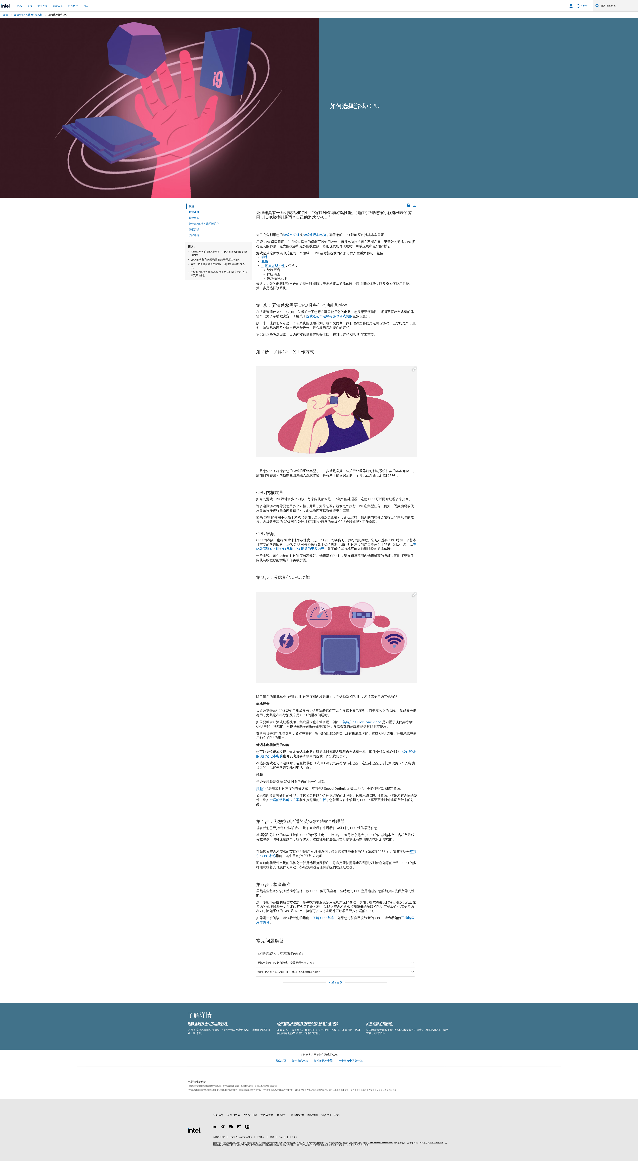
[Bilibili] (239, 1127)
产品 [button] (19, 5)
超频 (259, 789)
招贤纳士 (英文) (330, 1115)
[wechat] (231, 1127)
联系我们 (282, 1115)
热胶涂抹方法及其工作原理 (208, 1023)
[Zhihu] (247, 1127)
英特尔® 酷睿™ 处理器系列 (204, 223)
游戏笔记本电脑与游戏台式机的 (329, 316)
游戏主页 (280, 1060)
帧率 (265, 257)
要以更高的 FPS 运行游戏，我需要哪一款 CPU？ (286, 962)
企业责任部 (250, 1115)
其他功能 (194, 218)
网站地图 (312, 1115)
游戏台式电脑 (300, 1060)
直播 (265, 261)
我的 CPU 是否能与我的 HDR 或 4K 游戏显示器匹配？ (289, 972)
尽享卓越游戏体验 (379, 1023)
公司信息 (218, 1115)
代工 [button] (85, 5)
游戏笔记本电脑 (314, 235)
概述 (191, 206)
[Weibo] (223, 1127)
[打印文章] (408, 205)
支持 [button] (29, 5)
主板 (322, 800)
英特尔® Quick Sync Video (362, 722)
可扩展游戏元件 (273, 266)
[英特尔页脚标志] (194, 1130)
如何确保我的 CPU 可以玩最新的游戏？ (281, 953)
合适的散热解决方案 (284, 800)
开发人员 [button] (58, 5)
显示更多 (336, 982)
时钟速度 (194, 212)
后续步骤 (194, 229)
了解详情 (194, 235)
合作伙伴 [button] (73, 5)
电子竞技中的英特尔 (351, 1060)
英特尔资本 (233, 1115)
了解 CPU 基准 (323, 918)
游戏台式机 (291, 235)
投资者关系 (266, 1115)
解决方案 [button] (43, 5)
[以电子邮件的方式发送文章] (414, 205)
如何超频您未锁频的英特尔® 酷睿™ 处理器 (307, 1023)
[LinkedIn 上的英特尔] (214, 1127)
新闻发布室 (297, 1115)
